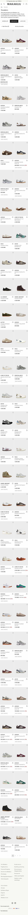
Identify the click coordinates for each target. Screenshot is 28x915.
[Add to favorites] (13, 30)
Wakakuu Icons (4, 897)
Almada (3, 888)
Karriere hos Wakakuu (6, 871)
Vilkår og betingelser (19, 876)
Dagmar (3, 893)
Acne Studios (4, 885)
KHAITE (3, 895)
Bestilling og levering (19, 867)
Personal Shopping (5, 869)
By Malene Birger (5, 890)
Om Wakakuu (4, 864)
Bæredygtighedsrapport (6, 876)
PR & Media (3, 874)
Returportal (17, 873)
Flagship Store (4, 867)
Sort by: (17, 26)
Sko (1, 7)
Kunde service (17, 864)
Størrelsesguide (4, 879)
